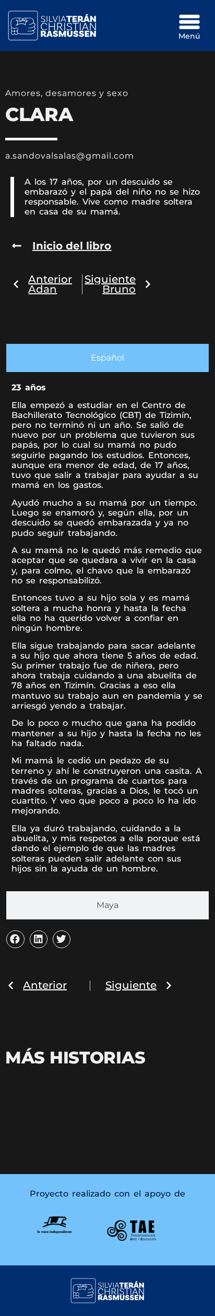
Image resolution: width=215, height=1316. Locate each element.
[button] (15, 939)
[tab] (107, 358)
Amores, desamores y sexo (66, 93)
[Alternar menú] (189, 21)
